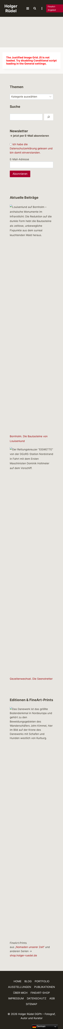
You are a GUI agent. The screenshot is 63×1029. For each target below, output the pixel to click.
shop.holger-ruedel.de (23, 955)
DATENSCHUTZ (36, 998)
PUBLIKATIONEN (44, 986)
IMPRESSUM (16, 998)
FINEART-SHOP (40, 992)
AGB (52, 998)
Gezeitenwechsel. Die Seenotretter (31, 678)
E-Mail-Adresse (19, 159)
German (40, 1026)
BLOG (28, 981)
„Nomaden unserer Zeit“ (29, 947)
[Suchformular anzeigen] (34, 8)
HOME (17, 981)
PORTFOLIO (42, 981)
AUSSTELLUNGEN (19, 986)
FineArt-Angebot (52, 8)
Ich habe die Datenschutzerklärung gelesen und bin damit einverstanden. (31, 148)
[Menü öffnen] (28, 8)
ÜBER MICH (20, 992)
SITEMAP (31, 1004)
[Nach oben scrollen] (55, 1018)
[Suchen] (48, 117)
